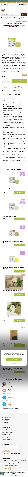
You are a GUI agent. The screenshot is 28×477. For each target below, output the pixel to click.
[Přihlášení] (22, 14)
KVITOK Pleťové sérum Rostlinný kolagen (10, 464)
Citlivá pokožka (18, 88)
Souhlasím (14, 359)
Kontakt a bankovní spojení (7, 432)
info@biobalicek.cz (23, 4)
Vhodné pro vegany (16, 86)
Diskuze (10, 94)
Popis (4, 94)
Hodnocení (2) (18, 94)
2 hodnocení (14, 30)
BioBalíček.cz (6, 421)
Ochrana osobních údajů (7, 436)
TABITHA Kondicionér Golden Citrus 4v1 (10, 465)
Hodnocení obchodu (6, 439)
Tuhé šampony (15, 85)
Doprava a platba (5, 429)
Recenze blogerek (6, 458)
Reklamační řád (5, 437)
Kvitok (25, 30)
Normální (17, 87)
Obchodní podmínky (6, 434)
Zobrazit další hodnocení (21, 410)
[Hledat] (20, 14)
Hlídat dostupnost (17, 90)
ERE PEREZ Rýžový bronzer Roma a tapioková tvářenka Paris (14, 460)
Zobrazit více (6, 468)
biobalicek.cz (6, 422)
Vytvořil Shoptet (15, 475)
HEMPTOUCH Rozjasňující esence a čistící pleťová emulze (13, 462)
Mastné (14, 87)
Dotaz (5, 90)
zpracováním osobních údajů (14, 453)
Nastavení (14, 363)
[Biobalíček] (14, 10)
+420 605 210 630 (5, 4)
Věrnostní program (6, 431)
